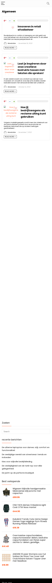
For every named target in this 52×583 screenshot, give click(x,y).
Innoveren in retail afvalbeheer (29, 28)
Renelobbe (11, 43)
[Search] (48, 3)
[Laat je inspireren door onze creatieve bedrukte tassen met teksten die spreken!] (9, 63)
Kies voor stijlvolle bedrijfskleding (17, 461)
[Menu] (3, 3)
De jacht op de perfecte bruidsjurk (18, 472)
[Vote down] (9, 20)
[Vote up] (14, 20)
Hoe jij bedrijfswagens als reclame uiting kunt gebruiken (33, 112)
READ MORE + (10, 48)
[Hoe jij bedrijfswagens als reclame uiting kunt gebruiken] (11, 107)
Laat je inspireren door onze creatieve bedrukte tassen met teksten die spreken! (32, 68)
